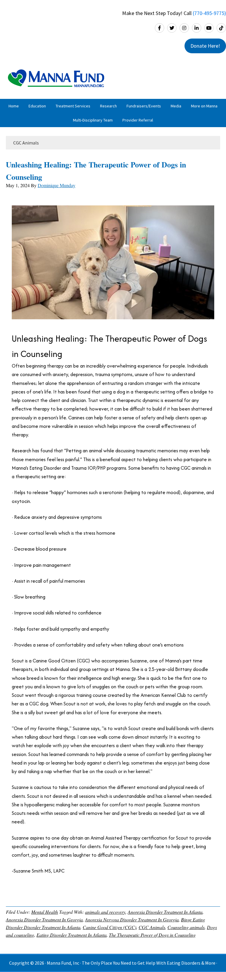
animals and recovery (105, 912)
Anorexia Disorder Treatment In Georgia (44, 919)
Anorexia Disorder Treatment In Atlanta (165, 912)
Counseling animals (186, 927)
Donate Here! (205, 45)
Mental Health (44, 912)
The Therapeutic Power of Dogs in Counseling (152, 935)
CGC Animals (152, 927)
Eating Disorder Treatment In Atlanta (71, 935)
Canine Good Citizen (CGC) (109, 927)
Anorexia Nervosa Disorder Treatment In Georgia (132, 919)
